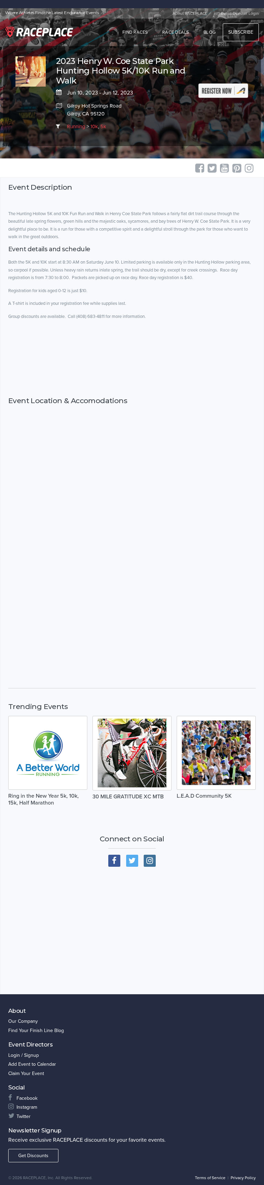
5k (103, 126)
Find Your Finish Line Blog (36, 1030)
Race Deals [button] (175, 32)
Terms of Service (210, 1177)
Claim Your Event (26, 1073)
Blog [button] (210, 32)
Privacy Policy (243, 1177)
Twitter (23, 1116)
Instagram (26, 1107)
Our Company (23, 1021)
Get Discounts (33, 1156)
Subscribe (240, 32)
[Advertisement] (132, 358)
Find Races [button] (135, 32)
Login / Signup (23, 1055)
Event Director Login (240, 13)
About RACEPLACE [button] (190, 13)
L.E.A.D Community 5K (204, 796)
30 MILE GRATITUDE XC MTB (128, 796)
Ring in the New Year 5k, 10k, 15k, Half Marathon (43, 799)
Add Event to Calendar (32, 1064)
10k (94, 126)
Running (76, 126)
